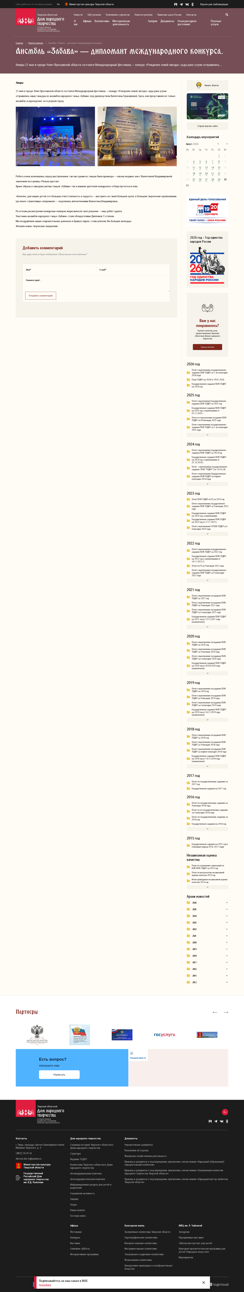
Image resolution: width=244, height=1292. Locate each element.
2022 (194, 929)
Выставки (75, 1243)
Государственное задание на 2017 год (209, 788)
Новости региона (143, 14)
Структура (75, 1153)
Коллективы (102, 21)
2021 (194, 936)
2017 (194, 962)
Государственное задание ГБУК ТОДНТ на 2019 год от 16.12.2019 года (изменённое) (209, 712)
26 (200, 179)
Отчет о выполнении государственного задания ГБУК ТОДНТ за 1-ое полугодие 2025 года (210, 427)
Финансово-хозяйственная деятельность (145, 1155)
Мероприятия (186, 1257)
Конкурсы (75, 1237)
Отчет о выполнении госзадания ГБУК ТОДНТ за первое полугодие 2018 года (209, 750)
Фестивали (75, 1231)
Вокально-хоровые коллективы (140, 1243)
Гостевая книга (77, 1215)
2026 (194, 902)
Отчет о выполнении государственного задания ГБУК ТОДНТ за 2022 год (209, 550)
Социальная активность (82, 1193)
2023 (194, 922)
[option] (37, 1034)
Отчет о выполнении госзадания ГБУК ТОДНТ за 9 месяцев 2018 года (209, 743)
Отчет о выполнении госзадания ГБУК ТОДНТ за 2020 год (209, 643)
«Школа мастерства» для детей (195, 1243)
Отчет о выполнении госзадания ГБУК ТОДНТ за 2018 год (209, 736)
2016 (194, 969)
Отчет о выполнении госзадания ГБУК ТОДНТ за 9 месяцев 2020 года (209, 650)
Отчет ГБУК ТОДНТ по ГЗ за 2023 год (208, 499)
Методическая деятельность (121, 22)
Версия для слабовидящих (214, 4)
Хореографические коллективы (140, 1237)
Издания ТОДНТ (78, 1159)
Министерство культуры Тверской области (37, 1166)
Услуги (73, 1204)
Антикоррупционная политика (86, 1173)
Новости (78, 14)
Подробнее (45, 1284)
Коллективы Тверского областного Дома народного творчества (91, 1166)
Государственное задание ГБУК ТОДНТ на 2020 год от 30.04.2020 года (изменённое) (209, 666)
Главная (19, 43)
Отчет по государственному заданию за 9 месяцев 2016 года (210, 804)
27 (206, 179)
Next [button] (226, 1012)
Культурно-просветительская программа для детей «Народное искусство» (202, 1250)
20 (206, 173)
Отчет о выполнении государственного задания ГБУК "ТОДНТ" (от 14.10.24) (209, 468)
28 (212, 179)
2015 (194, 975)
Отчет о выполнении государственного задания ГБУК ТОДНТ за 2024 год (209, 451)
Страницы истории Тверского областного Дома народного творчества (91, 1146)
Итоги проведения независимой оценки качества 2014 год (209, 880)
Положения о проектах (118, 14)
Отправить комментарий (41, 295)
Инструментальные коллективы (140, 1248)
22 (219, 173)
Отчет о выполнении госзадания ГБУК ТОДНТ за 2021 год (209, 597)
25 (193, 179)
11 (193, 167)
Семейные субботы (80, 1248)
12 (200, 167)
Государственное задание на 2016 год (209, 823)
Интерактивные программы (84, 1254)
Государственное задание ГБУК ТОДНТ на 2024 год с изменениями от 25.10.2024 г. (209, 460)
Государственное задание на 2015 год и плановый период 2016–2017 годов (210, 845)
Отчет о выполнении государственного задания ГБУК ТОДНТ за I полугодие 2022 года (209, 573)
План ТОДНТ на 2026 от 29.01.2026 (208, 379)
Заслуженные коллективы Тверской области (147, 1231)
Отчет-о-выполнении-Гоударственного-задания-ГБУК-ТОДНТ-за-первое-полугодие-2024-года (209, 476)
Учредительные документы (138, 1144)
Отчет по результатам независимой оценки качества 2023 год (208, 873)
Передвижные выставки (191, 1237)
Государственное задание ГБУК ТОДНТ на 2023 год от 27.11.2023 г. (209, 520)
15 (219, 167)
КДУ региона (94, 14)
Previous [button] (215, 1012)
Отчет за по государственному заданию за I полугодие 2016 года (210, 811)
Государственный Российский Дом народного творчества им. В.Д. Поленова (36, 1178)
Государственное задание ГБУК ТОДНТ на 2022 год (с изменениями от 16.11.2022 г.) (209, 559)
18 (193, 173)
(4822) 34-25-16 (24, 1153)
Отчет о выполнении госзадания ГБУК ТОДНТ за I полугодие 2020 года (209, 657)
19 (200, 173)
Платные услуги (216, 22)
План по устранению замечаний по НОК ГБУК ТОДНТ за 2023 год (208, 866)
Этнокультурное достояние (186, 22)
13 (206, 167)
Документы (167, 21)
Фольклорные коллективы (138, 1259)
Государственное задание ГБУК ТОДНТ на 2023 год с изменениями (209, 514)
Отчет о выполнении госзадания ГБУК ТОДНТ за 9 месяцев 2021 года (209, 604)
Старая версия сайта (208, 125)
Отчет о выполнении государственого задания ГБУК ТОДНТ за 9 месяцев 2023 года (210, 506)
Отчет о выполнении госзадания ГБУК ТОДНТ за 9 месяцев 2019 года (209, 697)
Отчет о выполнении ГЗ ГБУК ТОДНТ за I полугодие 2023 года (209, 527)
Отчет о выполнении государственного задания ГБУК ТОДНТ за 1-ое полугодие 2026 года (210, 373)
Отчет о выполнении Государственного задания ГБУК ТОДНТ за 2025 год (209, 402)
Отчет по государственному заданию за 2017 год (210, 782)
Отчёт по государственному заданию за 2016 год (210, 818)
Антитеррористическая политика (87, 1178)
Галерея (152, 21)
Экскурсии (184, 1231)
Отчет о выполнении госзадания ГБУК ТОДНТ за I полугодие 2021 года (209, 611)
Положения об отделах (136, 1150)
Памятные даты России (169, 14)
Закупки (74, 1198)
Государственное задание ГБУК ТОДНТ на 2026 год (209, 385)
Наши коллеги (77, 1210)
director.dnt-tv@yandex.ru (28, 1158)
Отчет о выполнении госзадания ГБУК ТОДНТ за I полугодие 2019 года (209, 703)
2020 (194, 942)
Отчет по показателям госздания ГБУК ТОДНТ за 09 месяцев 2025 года (209, 419)
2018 (194, 955)
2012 (194, 982)
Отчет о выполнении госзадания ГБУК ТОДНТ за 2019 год (209, 690)
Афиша (87, 21)
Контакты (191, 14)
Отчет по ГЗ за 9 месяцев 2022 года (208, 565)
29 (219, 179)
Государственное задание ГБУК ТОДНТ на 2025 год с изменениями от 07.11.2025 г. (209, 411)
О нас (76, 22)
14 (212, 167)
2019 (194, 949)
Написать (59, 1074)
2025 (194, 909)
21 (212, 173)
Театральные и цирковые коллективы (144, 1254)
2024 (194, 916)
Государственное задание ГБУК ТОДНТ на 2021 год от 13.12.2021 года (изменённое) (209, 619)
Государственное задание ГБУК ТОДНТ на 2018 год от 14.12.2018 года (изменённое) (209, 759)
